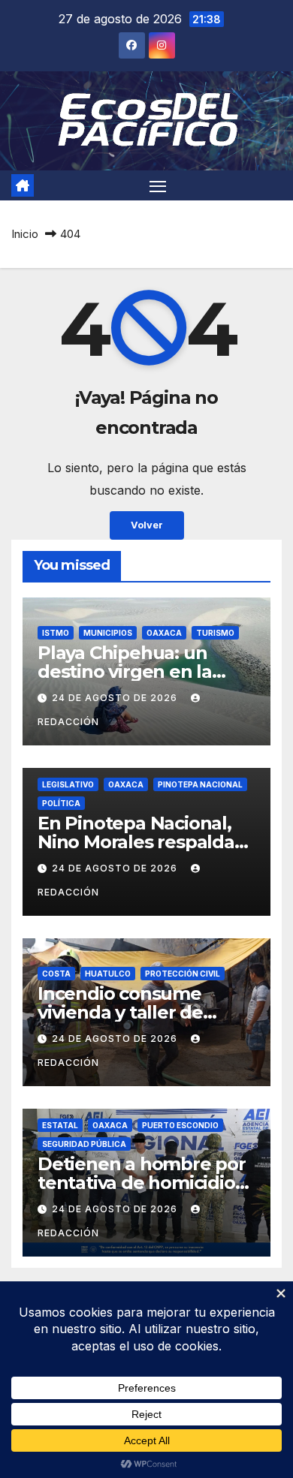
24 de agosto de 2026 (116, 697)
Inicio (24, 234)
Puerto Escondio (180, 1125)
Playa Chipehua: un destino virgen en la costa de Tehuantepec (137, 671)
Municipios (107, 632)
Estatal (60, 1125)
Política (61, 803)
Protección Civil (182, 973)
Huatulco (108, 973)
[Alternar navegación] (157, 185)
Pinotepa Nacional (200, 784)
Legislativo (68, 784)
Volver (147, 525)
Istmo (55, 632)
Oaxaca (164, 632)
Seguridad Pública (84, 1143)
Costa (56, 973)
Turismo (215, 632)
